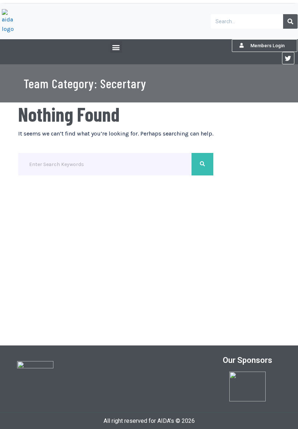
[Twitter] (288, 58)
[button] (116, 47)
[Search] (290, 21)
